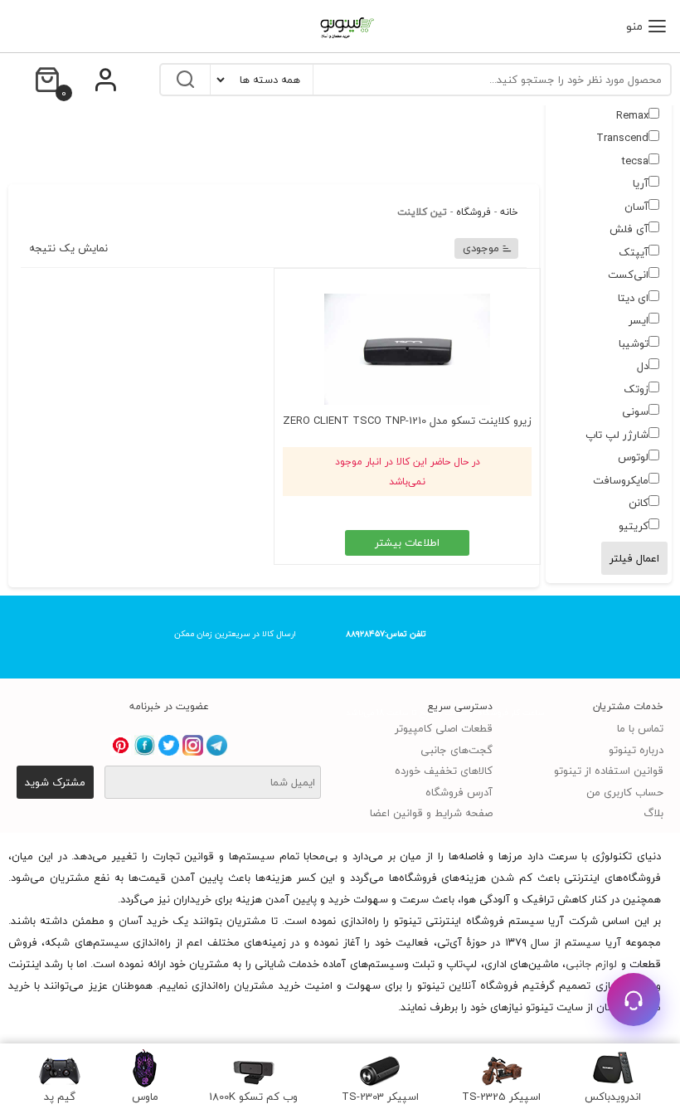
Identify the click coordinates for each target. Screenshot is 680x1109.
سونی (635, 411)
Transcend (622, 138)
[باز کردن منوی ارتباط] (633, 999)
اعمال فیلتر (634, 558)
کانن (638, 503)
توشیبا (633, 343)
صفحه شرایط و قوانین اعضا (431, 813)
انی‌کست (628, 274)
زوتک (636, 389)
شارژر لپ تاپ (616, 435)
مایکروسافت (620, 480)
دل (642, 366)
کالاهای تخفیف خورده (444, 770)
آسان (636, 206)
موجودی (481, 248)
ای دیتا (633, 298)
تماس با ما (640, 728)
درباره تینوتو (636, 750)
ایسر (638, 320)
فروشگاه (473, 212)
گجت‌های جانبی (456, 750)
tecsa (635, 161)
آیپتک (633, 252)
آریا (640, 183)
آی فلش (629, 229)
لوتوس (633, 457)
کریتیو (633, 526)
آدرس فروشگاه (459, 792)
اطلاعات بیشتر (407, 542)
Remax (632, 115)
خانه (509, 212)
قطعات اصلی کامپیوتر (444, 728)
